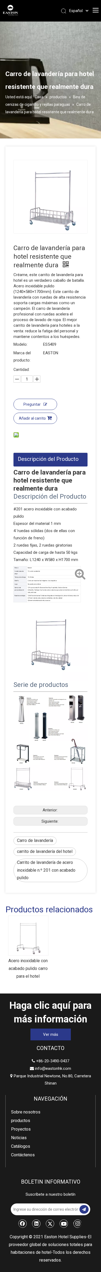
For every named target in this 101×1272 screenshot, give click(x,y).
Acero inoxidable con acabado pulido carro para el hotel (28, 968)
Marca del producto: (22, 357)
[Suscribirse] (84, 1209)
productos (20, 1120)
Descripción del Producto (48, 459)
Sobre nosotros (25, 1112)
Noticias (19, 1137)
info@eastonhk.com (53, 1068)
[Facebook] (22, 1223)
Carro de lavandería (35, 840)
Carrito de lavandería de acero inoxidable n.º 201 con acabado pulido (46, 870)
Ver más (50, 1034)
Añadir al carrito (32, 418)
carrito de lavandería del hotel (44, 851)
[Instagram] (77, 1223)
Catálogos (20, 1146)
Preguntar (32, 404)
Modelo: (20, 344)
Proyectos (21, 1129)
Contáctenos (23, 1154)
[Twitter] (50, 1223)
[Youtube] (64, 1223)
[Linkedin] (36, 1223)
